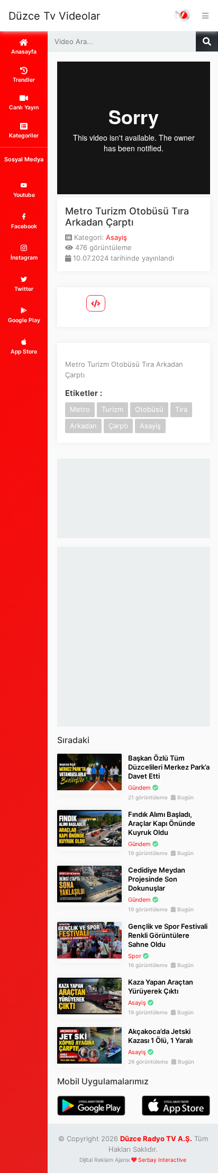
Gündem (139, 787)
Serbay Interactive (162, 1160)
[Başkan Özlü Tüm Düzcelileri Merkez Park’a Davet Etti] (89, 771)
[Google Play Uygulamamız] (91, 1104)
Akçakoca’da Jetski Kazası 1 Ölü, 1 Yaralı (160, 1036)
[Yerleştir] (95, 303)
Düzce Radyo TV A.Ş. (156, 1138)
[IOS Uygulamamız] (176, 1104)
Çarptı (118, 425)
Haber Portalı (182, 15)
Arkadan (83, 425)
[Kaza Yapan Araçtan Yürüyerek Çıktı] (89, 995)
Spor (134, 956)
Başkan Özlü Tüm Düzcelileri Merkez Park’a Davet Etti (169, 767)
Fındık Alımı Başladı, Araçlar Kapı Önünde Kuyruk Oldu (161, 823)
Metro (80, 409)
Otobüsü (149, 409)
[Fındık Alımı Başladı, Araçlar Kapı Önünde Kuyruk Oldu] (89, 827)
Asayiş (116, 237)
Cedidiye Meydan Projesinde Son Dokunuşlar (156, 879)
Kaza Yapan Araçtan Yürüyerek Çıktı (160, 986)
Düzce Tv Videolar (54, 16)
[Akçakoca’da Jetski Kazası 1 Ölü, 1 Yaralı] (89, 1044)
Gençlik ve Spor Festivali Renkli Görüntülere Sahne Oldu (167, 935)
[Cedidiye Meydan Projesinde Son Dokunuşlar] (89, 883)
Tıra (181, 409)
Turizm (112, 409)
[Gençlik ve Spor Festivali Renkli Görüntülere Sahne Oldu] (89, 939)
